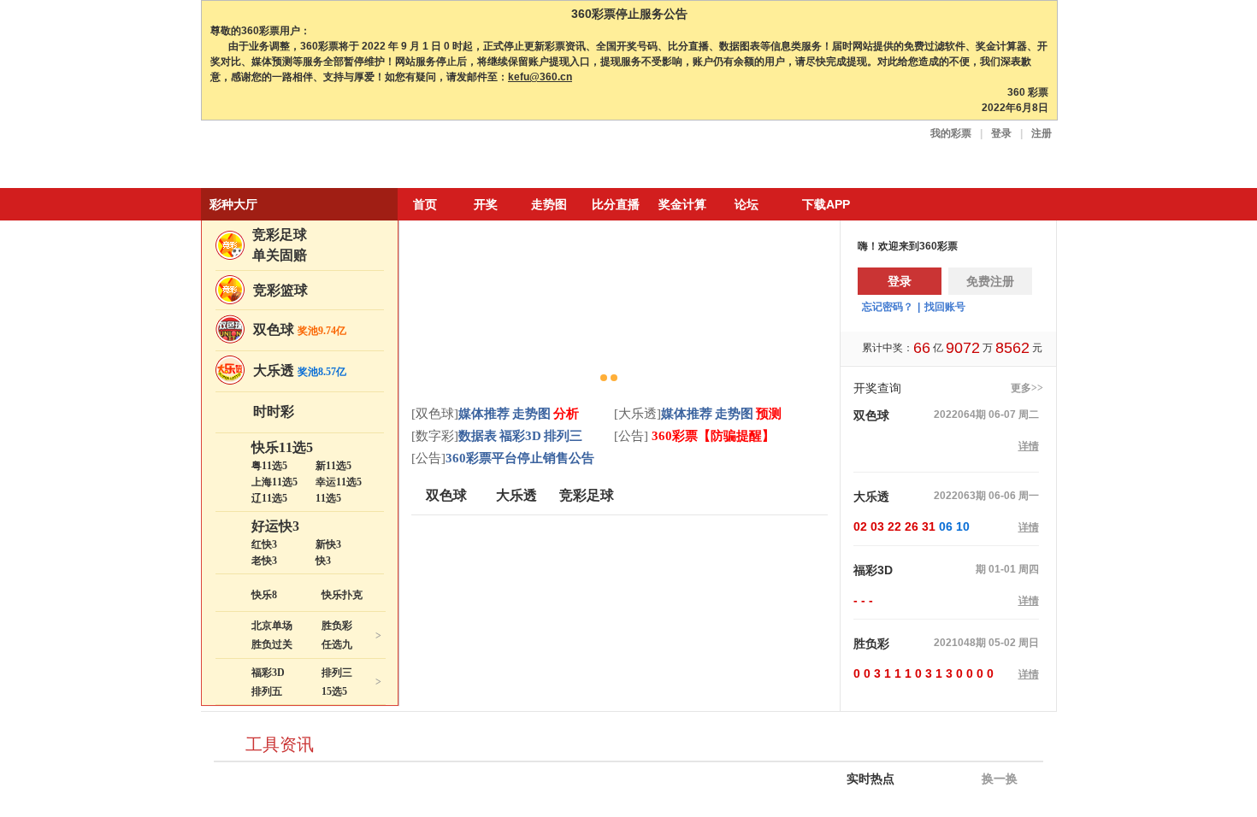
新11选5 (333, 466)
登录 (1001, 133)
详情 (1028, 446)
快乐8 (264, 595)
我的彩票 (950, 133)
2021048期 (960, 643)
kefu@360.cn (540, 77)
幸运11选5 (339, 482)
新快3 (328, 544)
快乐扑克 (342, 595)
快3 (323, 561)
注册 (1041, 133)
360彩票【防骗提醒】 (711, 436)
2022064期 (960, 414)
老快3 (264, 561)
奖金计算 (682, 204)
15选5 (334, 691)
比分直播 (616, 204)
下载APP (826, 204)
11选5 (328, 498)
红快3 (264, 544)
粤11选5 (269, 466)
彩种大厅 (233, 204)
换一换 (998, 779)
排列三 (337, 673)
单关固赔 (279, 255)
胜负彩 (337, 626)
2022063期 (960, 496)
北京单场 (271, 626)
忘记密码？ (887, 307)
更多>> (1027, 388)
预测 (769, 413)
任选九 (337, 644)
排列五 (266, 691)
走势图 (549, 204)
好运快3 (275, 526)
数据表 (477, 436)
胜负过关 (271, 644)
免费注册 (990, 281)
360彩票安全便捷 (280, 156)
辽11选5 (269, 498)
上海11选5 (274, 482)
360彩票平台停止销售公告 (520, 458)
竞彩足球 (279, 234)
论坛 (746, 204)
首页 (425, 204)
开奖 (486, 204)
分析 (566, 413)
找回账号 (944, 307)
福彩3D (268, 673)
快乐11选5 (282, 447)
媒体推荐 (484, 413)
